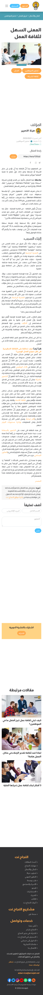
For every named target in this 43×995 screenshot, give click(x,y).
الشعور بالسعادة (9, 430)
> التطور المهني (31, 877)
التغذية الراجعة (31, 253)
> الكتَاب (34, 899)
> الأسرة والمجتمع (30, 884)
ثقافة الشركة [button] (33, 76)
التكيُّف (24, 323)
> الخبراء (34, 895)
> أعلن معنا (33, 926)
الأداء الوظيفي (21, 367)
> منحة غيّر (33, 914)
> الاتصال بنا (33, 948)
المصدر (38, 481)
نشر (38, 530)
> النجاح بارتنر (32, 929)
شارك (13, 156)
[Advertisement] (21, 101)
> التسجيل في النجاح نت (28, 937)
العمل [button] (16, 70)
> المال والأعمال (31, 869)
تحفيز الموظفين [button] (31, 70)
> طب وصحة (32, 880)
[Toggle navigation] (7, 6)
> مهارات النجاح (31, 866)
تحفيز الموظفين (23, 141)
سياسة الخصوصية (25, 984)
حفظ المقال (34, 144)
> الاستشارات (32, 891)
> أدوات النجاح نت (30, 902)
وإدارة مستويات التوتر (11, 422)
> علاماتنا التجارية (30, 944)
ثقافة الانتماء (20, 400)
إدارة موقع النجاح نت (14, 497)
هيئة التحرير (28, 130)
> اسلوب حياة (32, 873)
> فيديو (35, 888)
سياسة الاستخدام (12, 984)
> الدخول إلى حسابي (29, 940)
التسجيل (14, 6)
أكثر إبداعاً (30, 419)
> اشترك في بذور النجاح (28, 933)
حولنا (34, 984)
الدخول (25, 6)
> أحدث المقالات (31, 862)
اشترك (21, 633)
